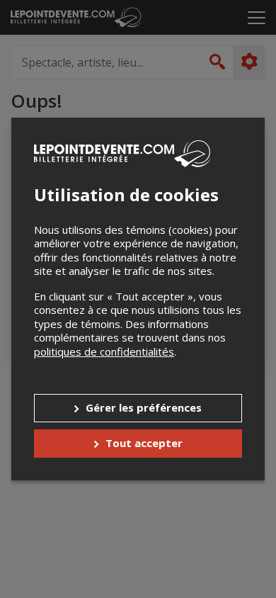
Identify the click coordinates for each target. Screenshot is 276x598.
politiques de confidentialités (104, 351)
